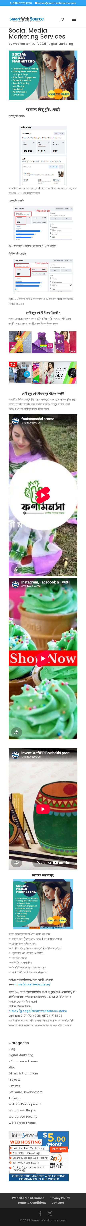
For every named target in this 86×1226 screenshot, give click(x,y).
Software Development (25, 1092)
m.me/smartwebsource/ (32, 984)
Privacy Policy (60, 1198)
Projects (14, 1080)
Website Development (25, 1104)
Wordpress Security (23, 1117)
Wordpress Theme (22, 1123)
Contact (58, 1203)
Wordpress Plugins (22, 1110)
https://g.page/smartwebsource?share (38, 1011)
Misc (12, 1067)
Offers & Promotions (24, 1073)
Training (14, 1098)
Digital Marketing (60, 44)
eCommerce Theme (23, 1061)
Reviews (14, 1086)
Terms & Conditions (31, 1203)
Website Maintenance (28, 1198)
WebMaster (21, 44)
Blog (12, 1049)
